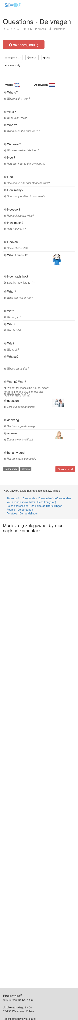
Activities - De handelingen (22, 513)
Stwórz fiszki (65, 469)
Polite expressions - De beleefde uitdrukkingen (34, 506)
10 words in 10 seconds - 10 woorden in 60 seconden (39, 498)
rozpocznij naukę (25, 44)
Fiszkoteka (58, 29)
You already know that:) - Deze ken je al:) (31, 502)
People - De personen (20, 509)
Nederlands (11, 469)
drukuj (33, 57)
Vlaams (25, 469)
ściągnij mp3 (14, 57)
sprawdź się (13, 65)
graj (47, 57)
